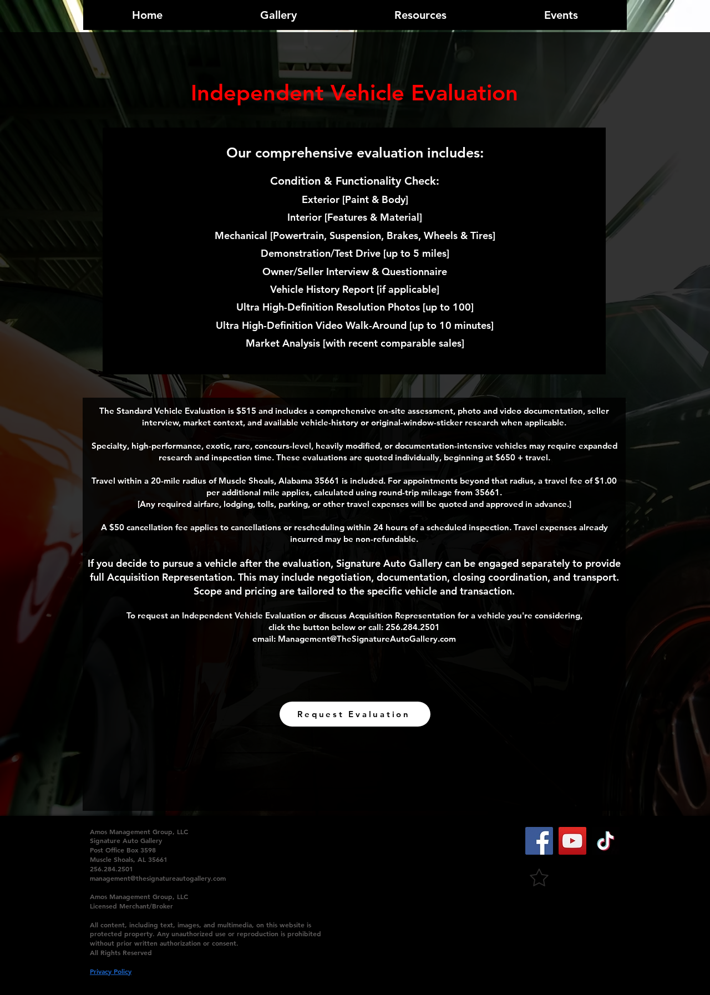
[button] (355, 714)
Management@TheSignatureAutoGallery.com (367, 638)
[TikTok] (606, 841)
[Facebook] (539, 841)
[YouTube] (572, 841)
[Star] (538, 877)
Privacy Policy (110, 971)
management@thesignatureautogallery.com (158, 878)
